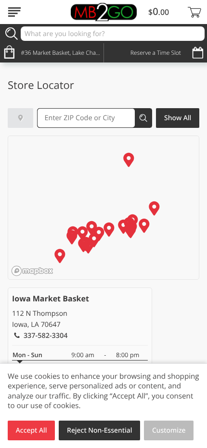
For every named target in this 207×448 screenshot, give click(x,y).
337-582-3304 (46, 335)
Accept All (31, 430)
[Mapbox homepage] (32, 270)
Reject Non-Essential (99, 430)
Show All (177, 118)
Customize (169, 430)
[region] (104, 208)
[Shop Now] (14, 12)
